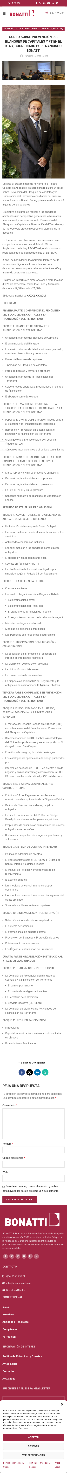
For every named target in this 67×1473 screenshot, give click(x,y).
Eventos (57, 29)
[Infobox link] (55, 13)
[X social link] (40, 3)
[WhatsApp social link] (45, 1072)
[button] (62, 1404)
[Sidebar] (4, 446)
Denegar (33, 1446)
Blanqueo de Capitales (17, 29)
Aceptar (33, 1437)
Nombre (7, 1143)
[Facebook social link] (36, 3)
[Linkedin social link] (53, 3)
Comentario (9, 1105)
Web (5, 1172)
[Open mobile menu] (4, 13)
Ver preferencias (33, 1455)
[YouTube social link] (48, 3)
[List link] (33, 1283)
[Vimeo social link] (57, 3)
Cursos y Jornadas (41, 29)
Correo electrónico (13, 1157)
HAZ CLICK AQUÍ (36, 295)
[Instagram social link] (44, 3)
